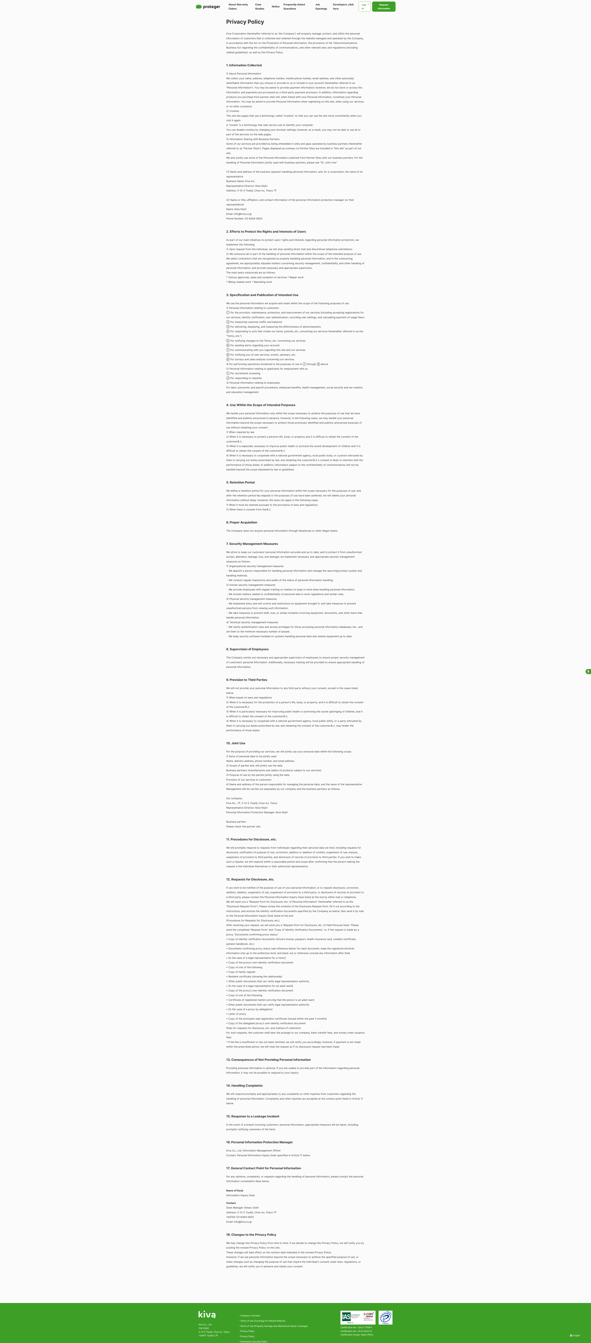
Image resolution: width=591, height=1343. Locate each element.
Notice (276, 6)
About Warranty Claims (238, 6)
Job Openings (321, 6)
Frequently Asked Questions (294, 6)
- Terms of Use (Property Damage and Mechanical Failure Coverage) (273, 1326)
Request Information (384, 6)
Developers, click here (343, 6)
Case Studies (259, 6)
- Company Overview (249, 1315)
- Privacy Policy (246, 1331)
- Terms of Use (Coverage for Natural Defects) (262, 1320)
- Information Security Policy (253, 1341)
